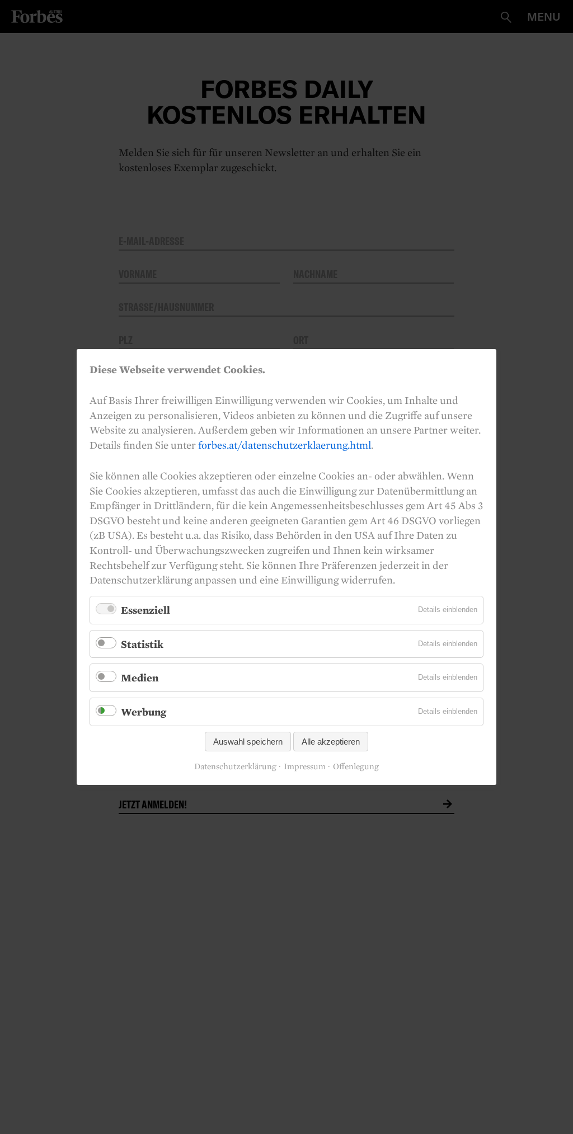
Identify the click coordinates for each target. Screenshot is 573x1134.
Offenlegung (356, 766)
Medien (139, 677)
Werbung (143, 711)
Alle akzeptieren (331, 741)
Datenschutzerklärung (235, 766)
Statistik (142, 644)
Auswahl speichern (248, 741)
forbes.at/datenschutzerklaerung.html (284, 444)
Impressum (305, 766)
